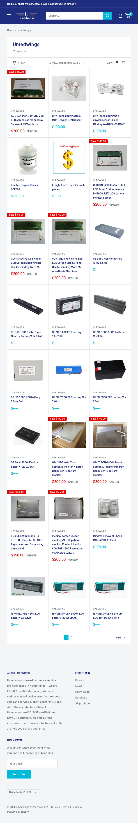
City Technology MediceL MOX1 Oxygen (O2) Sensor (67, 117)
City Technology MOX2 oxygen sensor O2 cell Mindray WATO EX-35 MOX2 (109, 120)
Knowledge (82, 691)
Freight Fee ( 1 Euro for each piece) (68, 187)
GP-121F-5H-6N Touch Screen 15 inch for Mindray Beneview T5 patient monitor (67, 468)
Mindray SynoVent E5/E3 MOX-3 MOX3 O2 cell (107, 538)
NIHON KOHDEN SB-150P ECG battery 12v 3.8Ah (107, 615)
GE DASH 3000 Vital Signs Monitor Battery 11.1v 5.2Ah (26, 334)
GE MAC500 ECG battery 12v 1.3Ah (109, 399)
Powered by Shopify (18, 811)
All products (83, 703)
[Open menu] (9, 15)
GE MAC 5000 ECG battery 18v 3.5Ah (108, 334)
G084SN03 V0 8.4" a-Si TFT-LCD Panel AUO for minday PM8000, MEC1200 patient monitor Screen (109, 191)
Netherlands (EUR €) (20, 792)
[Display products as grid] (117, 62)
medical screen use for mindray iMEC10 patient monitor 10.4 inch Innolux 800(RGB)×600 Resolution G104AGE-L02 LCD (67, 544)
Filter (21, 62)
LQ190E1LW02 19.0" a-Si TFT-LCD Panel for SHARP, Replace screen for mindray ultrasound (27, 542)
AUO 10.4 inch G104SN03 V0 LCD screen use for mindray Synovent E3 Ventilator (27, 120)
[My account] (120, 16)
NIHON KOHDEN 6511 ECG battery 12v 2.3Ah (25, 615)
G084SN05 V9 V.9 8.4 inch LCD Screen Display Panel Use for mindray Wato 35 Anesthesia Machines (67, 265)
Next (118, 637)
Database (81, 697)
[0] (128, 15)
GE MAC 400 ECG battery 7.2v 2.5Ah (66, 334)
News (78, 685)
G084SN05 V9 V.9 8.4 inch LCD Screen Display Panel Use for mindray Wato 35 (26, 263)
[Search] (107, 16)
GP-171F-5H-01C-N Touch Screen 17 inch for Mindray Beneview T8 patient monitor (108, 468)
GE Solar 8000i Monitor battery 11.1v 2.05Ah (24, 464)
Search (79, 680)
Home (10, 30)
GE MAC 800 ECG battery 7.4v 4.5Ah (25, 399)
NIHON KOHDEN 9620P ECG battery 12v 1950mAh (68, 615)
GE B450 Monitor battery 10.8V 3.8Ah (107, 260)
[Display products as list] (123, 62)
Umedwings (24, 30)
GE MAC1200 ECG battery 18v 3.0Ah (69, 399)
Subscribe (19, 774)
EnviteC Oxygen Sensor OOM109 (24, 187)
